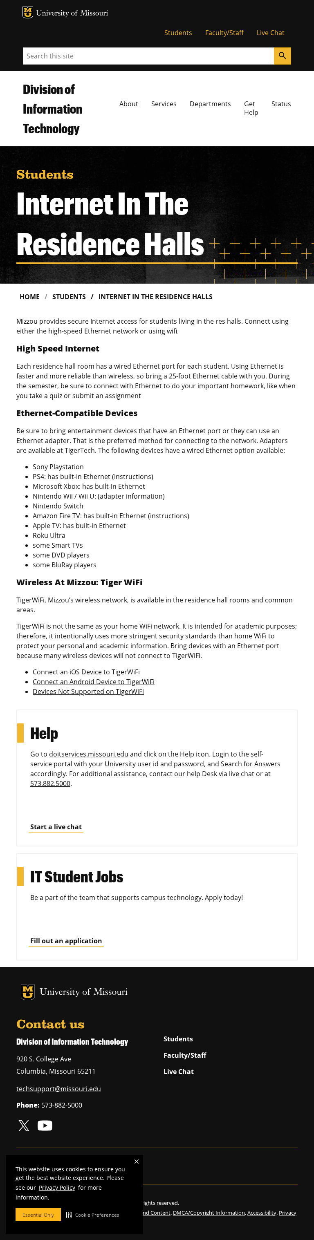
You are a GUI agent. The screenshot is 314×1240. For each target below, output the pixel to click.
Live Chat (271, 32)
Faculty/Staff (224, 32)
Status (281, 103)
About (128, 103)
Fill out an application (66, 940)
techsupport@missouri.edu (58, 1088)
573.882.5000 (50, 783)
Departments (210, 103)
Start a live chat (56, 826)
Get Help (251, 108)
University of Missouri (72, 13)
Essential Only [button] (38, 1214)
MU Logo (27, 12)
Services (164, 103)
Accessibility (261, 1212)
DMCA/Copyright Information (209, 1212)
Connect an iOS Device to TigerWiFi (86, 671)
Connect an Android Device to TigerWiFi (94, 681)
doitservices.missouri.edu (88, 754)
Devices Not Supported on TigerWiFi (88, 691)
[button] (92, 1214)
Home (30, 296)
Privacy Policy (57, 1187)
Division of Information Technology (52, 108)
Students (178, 32)
